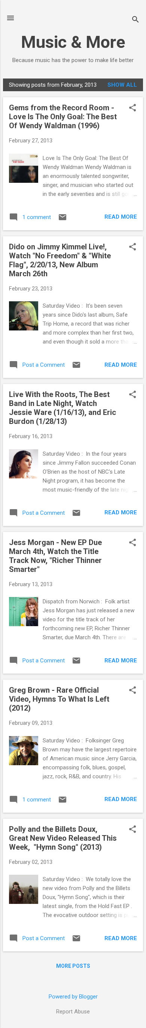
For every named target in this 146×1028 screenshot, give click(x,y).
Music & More (73, 42)
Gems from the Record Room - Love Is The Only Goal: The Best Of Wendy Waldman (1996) (63, 116)
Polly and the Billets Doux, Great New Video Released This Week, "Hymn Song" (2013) (63, 838)
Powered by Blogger (73, 996)
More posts (73, 966)
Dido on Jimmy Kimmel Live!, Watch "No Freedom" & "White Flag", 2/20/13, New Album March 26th (60, 260)
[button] (132, 108)
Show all (122, 84)
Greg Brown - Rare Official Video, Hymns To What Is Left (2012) (59, 699)
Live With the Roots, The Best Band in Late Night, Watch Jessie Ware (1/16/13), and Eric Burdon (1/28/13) (62, 408)
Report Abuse (73, 1011)
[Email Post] (62, 219)
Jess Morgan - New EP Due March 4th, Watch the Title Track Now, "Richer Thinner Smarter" (55, 556)
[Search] (135, 20)
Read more (120, 216)
